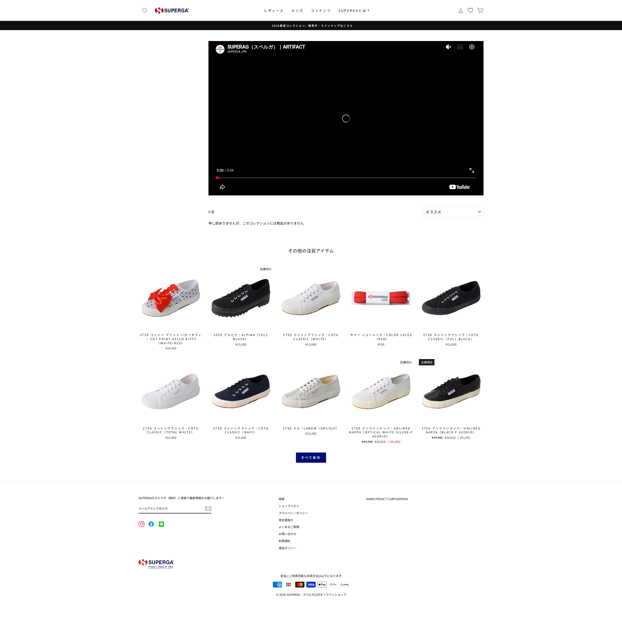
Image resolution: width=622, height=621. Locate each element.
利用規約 (284, 541)
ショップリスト (289, 506)
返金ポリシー (287, 548)
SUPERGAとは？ (354, 10)
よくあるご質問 (289, 527)
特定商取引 (286, 520)
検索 (282, 499)
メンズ (297, 10)
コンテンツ (321, 10)
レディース (274, 10)
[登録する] (208, 509)
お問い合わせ (287, 534)
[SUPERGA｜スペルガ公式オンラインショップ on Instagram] (141, 524)
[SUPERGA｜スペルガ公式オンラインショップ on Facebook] (151, 524)
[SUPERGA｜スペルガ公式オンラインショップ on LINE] (161, 524)
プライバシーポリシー (293, 513)
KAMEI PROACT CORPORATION (387, 499)
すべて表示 (311, 457)
